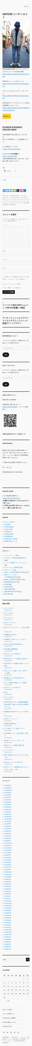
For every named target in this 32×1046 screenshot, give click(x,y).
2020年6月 (7, 915)
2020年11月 (8, 903)
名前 (4, 251)
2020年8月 (7, 910)
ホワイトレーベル (17, 203)
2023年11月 (7, 816)
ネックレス (15, 201)
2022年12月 (8, 843)
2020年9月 (7, 908)
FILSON (12, 197)
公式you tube (8, 529)
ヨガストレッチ (9, 570)
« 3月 (8, 1001)
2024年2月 (7, 809)
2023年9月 (7, 821)
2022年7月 (7, 855)
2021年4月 (7, 891)
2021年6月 (7, 886)
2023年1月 (7, 841)
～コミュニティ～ (9, 555)
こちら (10, 467)
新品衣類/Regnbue (10, 582)
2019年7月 (7, 942)
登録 (5, 355)
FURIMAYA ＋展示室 (10, 539)
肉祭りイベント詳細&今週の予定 (14, 745)
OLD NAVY (17, 197)
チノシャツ (9, 201)
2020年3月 (7, 922)
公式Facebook (8, 534)
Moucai (7, 195)
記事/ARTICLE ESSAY (11, 591)
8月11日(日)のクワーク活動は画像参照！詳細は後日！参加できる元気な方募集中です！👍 (16, 704)
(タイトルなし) (9, 608)
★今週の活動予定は (10, 723)
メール (4, 259)
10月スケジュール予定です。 (13, 654)
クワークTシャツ (9, 750)
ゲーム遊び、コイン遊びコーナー (14, 728)
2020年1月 (7, 927)
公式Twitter (8, 531)
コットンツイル (10, 199)
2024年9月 (7, 792)
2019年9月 (7, 937)
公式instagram (9, 527)
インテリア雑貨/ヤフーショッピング (15, 562)
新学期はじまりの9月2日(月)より (14, 678)
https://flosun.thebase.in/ (12, 149)
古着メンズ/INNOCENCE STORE (14, 572)
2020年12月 (8, 901)
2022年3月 (7, 865)
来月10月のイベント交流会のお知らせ (15, 658)
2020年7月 (7, 913)
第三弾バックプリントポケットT (14, 740)
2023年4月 (7, 833)
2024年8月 (7, 795)
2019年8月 (7, 939)
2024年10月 (8, 790)
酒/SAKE (7, 594)
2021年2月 (7, 896)
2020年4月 (7, 920)
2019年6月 (7, 944)
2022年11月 (8, 845)
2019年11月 (7, 932)
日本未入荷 (5, 204)
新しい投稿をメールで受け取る (12, 287)
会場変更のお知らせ (10, 634)
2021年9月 (7, 879)
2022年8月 (7, 853)
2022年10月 (8, 848)
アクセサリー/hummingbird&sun (15, 558)
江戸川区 (11, 204)
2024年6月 (7, 800)
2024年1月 (7, 812)
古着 (24, 203)
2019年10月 (8, 934)
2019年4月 (7, 949)
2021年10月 (8, 877)
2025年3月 (7, 785)
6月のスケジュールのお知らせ (13, 762)
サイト (4, 268)
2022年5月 (7, 860)
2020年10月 (8, 906)
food (5, 692)
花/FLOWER (8, 589)
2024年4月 (7, 804)
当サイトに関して (9, 522)
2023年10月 (8, 819)
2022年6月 (7, 857)
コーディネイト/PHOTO (11, 567)
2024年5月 (7, 802)
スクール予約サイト (8, 1014)
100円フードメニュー (10, 719)
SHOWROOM (8, 536)
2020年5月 (7, 918)
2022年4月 (7, 862)
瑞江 (14, 204)
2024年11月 (8, 788)
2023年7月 (7, 826)
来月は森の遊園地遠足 (11, 649)
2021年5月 (7, 889)
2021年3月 (7, 893)
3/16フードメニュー (10, 622)
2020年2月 (7, 925)
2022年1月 (7, 869)
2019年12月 (8, 930)
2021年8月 (7, 881)
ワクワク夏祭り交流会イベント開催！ (15, 683)
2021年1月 (7, 898)
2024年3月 (7, 807)
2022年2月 (7, 867)
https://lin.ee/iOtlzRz (9, 156)
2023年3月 (7, 836)
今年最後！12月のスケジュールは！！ (15, 639)
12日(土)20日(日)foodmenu (13, 644)
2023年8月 (7, 824)
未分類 (6, 584)
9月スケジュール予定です (12, 687)
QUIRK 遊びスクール (10, 541)
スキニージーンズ (18, 199)
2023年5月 (7, 831)
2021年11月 (7, 874)
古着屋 (27, 203)
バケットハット (22, 201)
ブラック (11, 203)
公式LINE (7, 524)
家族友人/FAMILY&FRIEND (13, 579)
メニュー (26, 6)
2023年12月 (8, 814)
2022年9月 (7, 850)
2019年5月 (7, 946)
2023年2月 (7, 838)
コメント (5, 225)
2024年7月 (7, 797)
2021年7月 (7, 884)
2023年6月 (7, 828)
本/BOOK (7, 587)
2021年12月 (8, 872)
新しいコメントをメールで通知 (12, 284)
